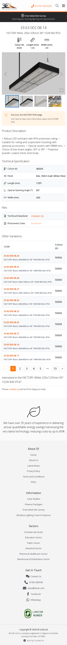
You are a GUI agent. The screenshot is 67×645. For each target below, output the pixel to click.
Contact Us (37, 216)
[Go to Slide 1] (12, 101)
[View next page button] (62, 368)
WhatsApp (36, 599)
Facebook (36, 594)
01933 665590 (36, 582)
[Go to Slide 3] (41, 101)
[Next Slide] (61, 73)
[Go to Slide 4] (55, 101)
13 (55, 369)
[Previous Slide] (5, 73)
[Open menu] (63, 5)
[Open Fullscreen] (61, 89)
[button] (33, 73)
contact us (14, 389)
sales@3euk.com (35, 588)
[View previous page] (6, 368)
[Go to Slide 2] (26, 101)
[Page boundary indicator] (48, 368)
